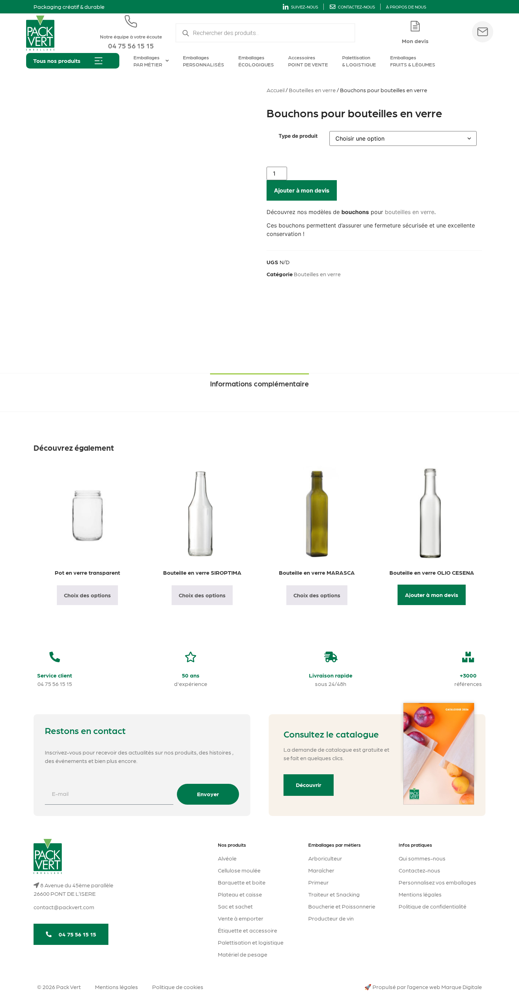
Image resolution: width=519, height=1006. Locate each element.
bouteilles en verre (409, 211)
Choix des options (87, 595)
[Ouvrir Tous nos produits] (98, 61)
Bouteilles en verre (312, 90)
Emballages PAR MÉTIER (147, 60)
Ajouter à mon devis (301, 190)
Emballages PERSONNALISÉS (203, 60)
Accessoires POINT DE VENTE (308, 60)
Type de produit (298, 136)
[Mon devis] (415, 26)
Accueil (276, 90)
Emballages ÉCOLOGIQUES (256, 60)
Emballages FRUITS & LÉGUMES (412, 60)
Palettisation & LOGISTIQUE (359, 60)
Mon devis (415, 40)
